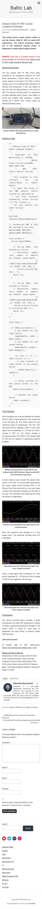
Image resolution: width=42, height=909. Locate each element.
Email (4, 778)
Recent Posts (14, 678)
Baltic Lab (21, 8)
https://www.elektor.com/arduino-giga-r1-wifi (19, 648)
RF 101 (5, 884)
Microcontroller (32, 707)
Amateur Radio (7, 847)
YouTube (5, 887)
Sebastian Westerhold (23, 683)
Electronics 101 (8, 862)
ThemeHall (31, 903)
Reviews (5, 880)
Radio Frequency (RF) (10, 876)
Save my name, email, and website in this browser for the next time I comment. (17, 803)
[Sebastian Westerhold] (7, 691)
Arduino (12, 707)
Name (5, 768)
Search (4, 824)
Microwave (6, 873)
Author (5, 678)
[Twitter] (37, 684)
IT (3, 865)
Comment (6, 743)
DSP (16, 707)
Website (5, 789)
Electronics (22, 707)
